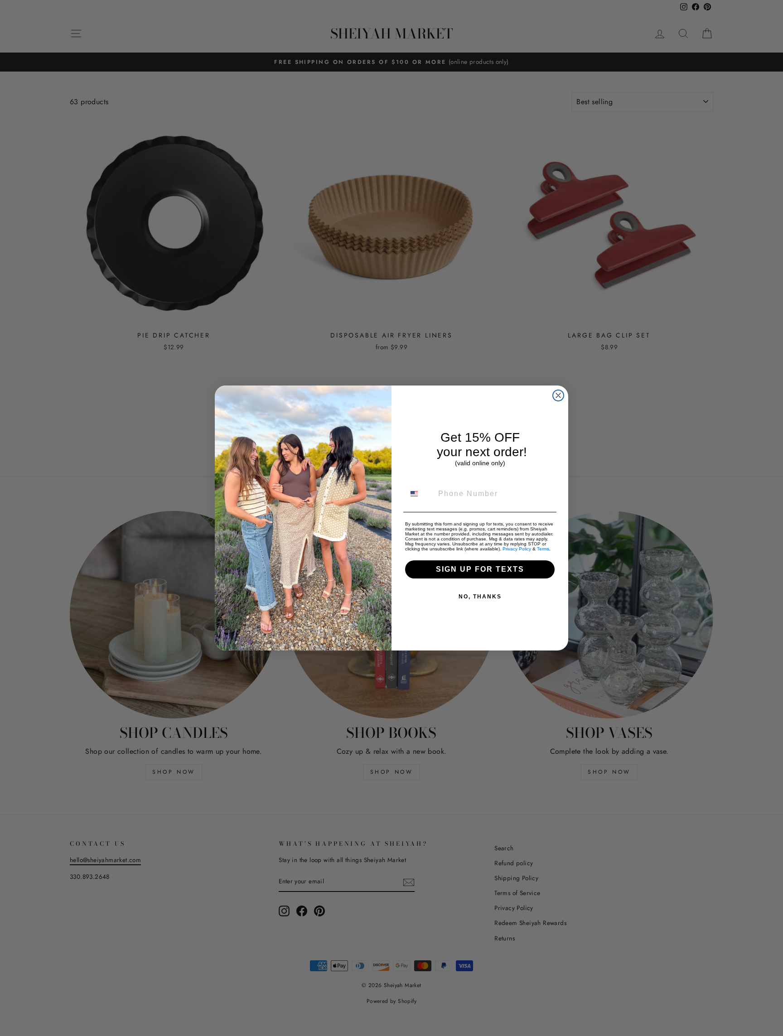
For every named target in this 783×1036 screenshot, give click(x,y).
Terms (543, 548)
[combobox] (420, 493)
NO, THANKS (480, 596)
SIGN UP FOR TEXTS (480, 569)
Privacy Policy (517, 548)
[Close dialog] (558, 395)
